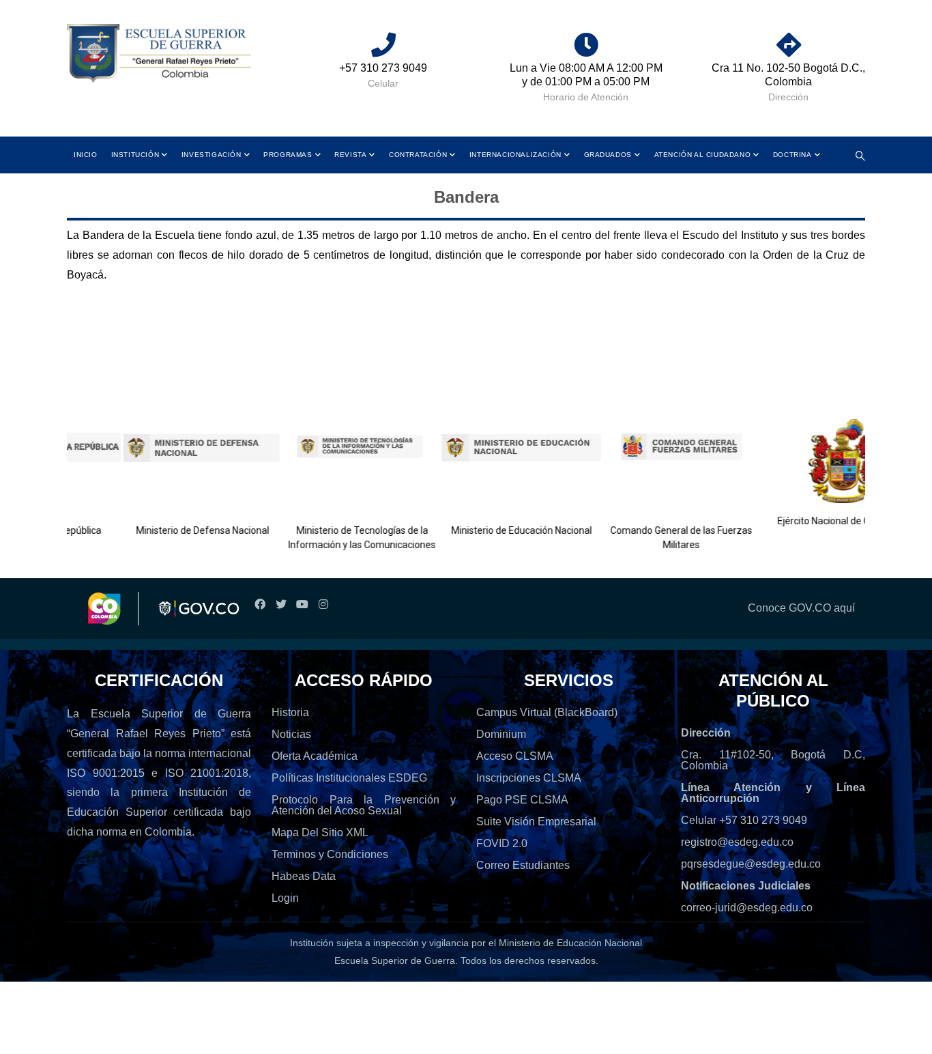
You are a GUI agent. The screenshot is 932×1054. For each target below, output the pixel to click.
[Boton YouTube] (302, 604)
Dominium (501, 734)
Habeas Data (304, 876)
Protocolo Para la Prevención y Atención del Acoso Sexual (364, 805)
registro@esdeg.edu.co (737, 842)
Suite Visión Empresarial (536, 821)
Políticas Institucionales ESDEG (349, 778)
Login (285, 898)
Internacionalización (515, 154)
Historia (290, 712)
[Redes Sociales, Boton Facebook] (259, 604)
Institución (135, 154)
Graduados (608, 154)
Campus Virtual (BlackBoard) (546, 712)
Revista (350, 154)
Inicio (86, 154)
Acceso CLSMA (514, 756)
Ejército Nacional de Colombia (814, 520)
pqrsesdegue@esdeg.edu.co (751, 864)
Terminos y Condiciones (330, 854)
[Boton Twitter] (281, 604)
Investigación (211, 154)
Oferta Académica (315, 756)
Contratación (418, 154)
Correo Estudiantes (523, 865)
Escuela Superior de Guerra (394, 960)
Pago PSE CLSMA (522, 800)
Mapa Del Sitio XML (320, 832)
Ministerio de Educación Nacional (494, 530)
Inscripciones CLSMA (528, 778)
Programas (287, 154)
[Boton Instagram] (323, 604)
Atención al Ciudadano (702, 154)
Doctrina (792, 154)
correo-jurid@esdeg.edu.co (747, 907)
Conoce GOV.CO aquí (801, 608)
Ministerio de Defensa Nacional (175, 530)
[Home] (159, 54)
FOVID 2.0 (501, 843)
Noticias (291, 734)
